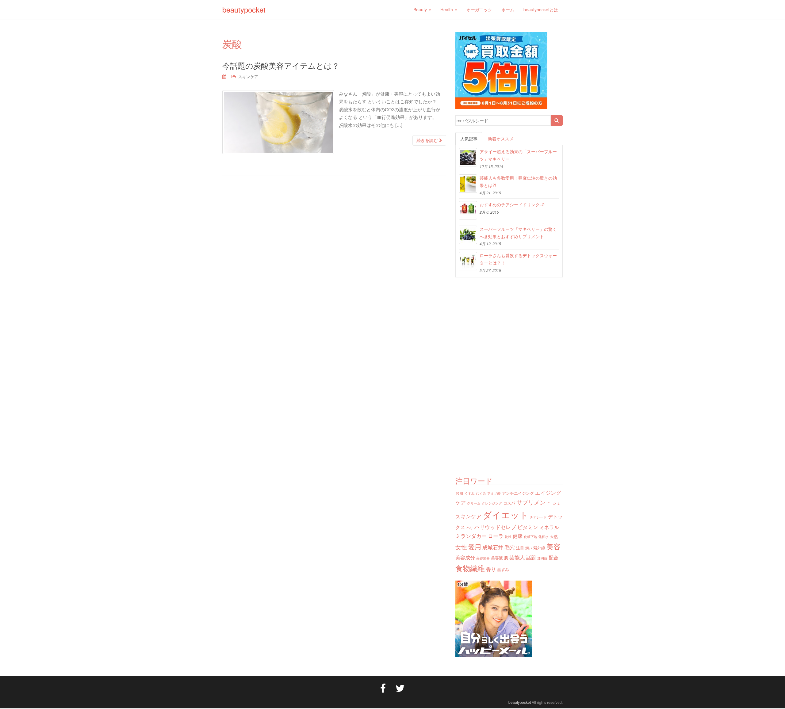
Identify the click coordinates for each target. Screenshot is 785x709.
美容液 (497, 558)
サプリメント (533, 502)
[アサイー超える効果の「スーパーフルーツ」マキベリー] (468, 157)
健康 (518, 535)
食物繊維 (470, 567)
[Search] (556, 120)
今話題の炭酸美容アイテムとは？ (280, 65)
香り (491, 569)
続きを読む (427, 140)
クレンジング (492, 503)
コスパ (509, 503)
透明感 (542, 558)
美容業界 (483, 558)
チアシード (538, 517)
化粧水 (543, 536)
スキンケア (248, 76)
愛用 (474, 546)
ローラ (496, 535)
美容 (553, 546)
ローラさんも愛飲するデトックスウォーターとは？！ (518, 259)
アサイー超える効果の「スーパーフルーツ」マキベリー (518, 155)
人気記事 (468, 138)
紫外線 (539, 548)
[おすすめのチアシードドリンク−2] (468, 210)
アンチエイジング (518, 493)
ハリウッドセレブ (495, 527)
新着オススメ (501, 138)
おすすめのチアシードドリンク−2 (512, 204)
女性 (461, 547)
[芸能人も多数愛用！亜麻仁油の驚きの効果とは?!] (468, 183)
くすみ (470, 493)
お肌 (459, 493)
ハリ (469, 527)
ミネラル (549, 527)
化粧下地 (530, 536)
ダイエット (506, 514)
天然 (554, 536)
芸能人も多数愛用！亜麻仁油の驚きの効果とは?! (518, 181)
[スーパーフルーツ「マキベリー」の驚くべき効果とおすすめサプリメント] (468, 235)
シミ (557, 503)
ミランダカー (471, 535)
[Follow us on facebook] (383, 687)
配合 (553, 557)
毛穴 (509, 547)
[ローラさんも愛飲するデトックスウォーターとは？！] (468, 261)
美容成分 (465, 557)
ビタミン (527, 527)
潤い (528, 548)
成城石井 (492, 547)
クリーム (474, 503)
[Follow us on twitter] (400, 687)
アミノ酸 (494, 493)
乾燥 (508, 536)
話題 (531, 557)
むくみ (481, 493)
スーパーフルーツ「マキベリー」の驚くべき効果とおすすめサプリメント (518, 232)
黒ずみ (503, 569)
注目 (520, 548)
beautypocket (244, 9)
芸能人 (517, 557)
